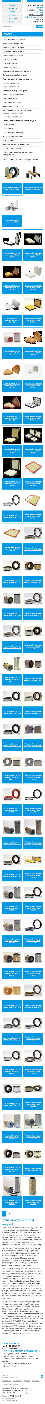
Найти (40, 26)
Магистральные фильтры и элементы (17, 71)
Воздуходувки (8, 140)
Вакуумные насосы (10, 63)
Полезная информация (12, 148)
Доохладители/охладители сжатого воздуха (19, 121)
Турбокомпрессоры (10, 106)
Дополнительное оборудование (15, 75)
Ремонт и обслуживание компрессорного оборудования (18, 153)
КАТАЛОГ (7, 34)
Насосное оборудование (12, 136)
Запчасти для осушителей (13, 55)
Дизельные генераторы (12, 117)
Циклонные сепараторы (12, 67)
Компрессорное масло (11, 83)
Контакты (12, 15)
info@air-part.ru (13, 1348)
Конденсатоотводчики (11, 87)
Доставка (12, 12)
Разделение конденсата (12, 103)
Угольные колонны (10, 125)
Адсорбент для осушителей (13, 95)
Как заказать (12, 8)
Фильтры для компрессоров (13, 47)
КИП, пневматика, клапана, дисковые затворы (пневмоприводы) (17, 112)
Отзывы (12, 22)
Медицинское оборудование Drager (16, 144)
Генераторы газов (9, 59)
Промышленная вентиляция (13, 133)
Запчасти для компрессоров (13, 43)
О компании (12, 18)
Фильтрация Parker (10, 99)
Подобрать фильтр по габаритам (15, 91)
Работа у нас (14, 1384)
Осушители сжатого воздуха (13, 51)
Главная (12, 5)
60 (19, 1214)
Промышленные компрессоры (14, 40)
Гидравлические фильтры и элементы (17, 79)
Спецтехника (8, 129)
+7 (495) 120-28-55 (12, 1346)
